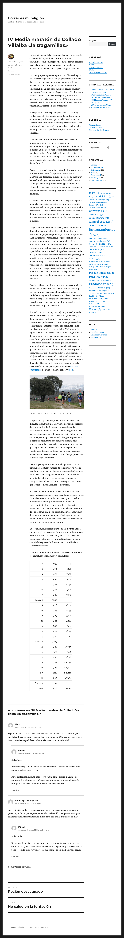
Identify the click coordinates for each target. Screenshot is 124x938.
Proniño (93, 288)
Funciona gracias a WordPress (37, 927)
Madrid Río (96, 249)
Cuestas (104, 225)
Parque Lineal (101, 272)
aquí (71, 370)
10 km (91, 70)
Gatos (92, 241)
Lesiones (105, 244)
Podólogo (107, 280)
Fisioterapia (95, 170)
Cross (93, 225)
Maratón (95, 252)
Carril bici (96, 214)
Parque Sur (99, 277)
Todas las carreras (96, 62)
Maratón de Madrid (99, 255)
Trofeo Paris (94, 304)
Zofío (92, 312)
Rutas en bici (96, 175)
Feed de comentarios (99, 335)
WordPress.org (96, 337)
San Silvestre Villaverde (99, 296)
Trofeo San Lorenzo (97, 306)
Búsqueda (93, 41)
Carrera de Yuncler (97, 207)
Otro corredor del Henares (99, 130)
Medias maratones (96, 67)
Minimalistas (103, 267)
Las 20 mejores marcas (98, 72)
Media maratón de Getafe (100, 262)
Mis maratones (95, 125)
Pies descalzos (95, 280)
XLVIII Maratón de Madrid (101, 108)
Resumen (104, 288)
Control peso (101, 221)
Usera (106, 309)
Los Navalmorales (105, 247)
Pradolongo (102, 284)
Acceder (94, 330)
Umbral (95, 309)
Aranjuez (93, 197)
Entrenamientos (97, 167)
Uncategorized (96, 180)
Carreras (11, 71)
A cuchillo (106, 193)
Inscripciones (103, 241)
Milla (92, 267)
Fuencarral (102, 238)
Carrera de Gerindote (98, 202)
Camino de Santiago (99, 200)
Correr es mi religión (26, 18)
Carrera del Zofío (95, 128)
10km (94, 193)
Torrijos (103, 299)
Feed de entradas (97, 332)
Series (93, 299)
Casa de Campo (99, 218)
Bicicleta (106, 196)
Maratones (93, 65)
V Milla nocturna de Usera (101, 105)
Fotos (93, 173)
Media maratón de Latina (98, 264)
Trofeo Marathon (97, 301)
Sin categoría (96, 178)
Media (17, 74)
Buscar (112, 44)
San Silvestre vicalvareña (101, 293)
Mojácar (93, 269)
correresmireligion (15, 62)
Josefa (93, 244)
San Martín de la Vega (99, 291)
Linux (92, 247)
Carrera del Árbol (96, 205)
